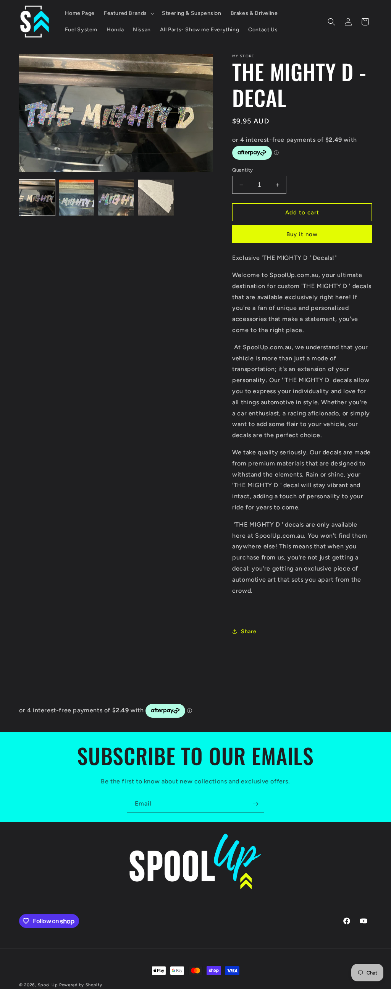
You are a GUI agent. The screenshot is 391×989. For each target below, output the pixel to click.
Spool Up (48, 985)
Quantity (242, 170)
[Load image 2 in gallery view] (77, 198)
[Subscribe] (255, 804)
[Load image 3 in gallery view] (116, 198)
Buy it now (302, 234)
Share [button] (248, 631)
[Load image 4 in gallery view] (156, 198)
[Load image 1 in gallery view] (37, 198)
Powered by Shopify (80, 985)
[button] (128, 13)
